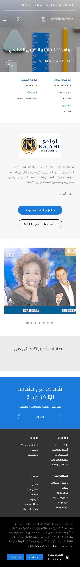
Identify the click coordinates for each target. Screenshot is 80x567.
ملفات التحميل (30, 509)
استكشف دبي (61, 455)
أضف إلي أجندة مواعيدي (40, 210)
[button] (57, 557)
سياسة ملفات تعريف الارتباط (44, 546)
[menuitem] (55, 438)
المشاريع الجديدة (29, 445)
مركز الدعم (62, 492)
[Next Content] (75, 36)
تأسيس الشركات (59, 483)
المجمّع (34, 450)
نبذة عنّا (34, 476)
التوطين (34, 499)
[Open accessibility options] (19, 19)
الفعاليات (63, 438)
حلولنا (65, 487)
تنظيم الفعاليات (59, 459)
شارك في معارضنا (59, 464)
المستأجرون (32, 455)
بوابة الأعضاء (61, 507)
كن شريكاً (62, 502)
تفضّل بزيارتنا (61, 445)
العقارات (34, 438)
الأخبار (35, 484)
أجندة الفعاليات (60, 450)
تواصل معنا (32, 489)
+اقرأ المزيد (66, 193)
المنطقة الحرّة (60, 476)
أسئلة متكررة (31, 504)
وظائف (34, 494)
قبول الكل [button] (15, 557)
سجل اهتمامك (60, 497)
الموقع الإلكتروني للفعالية (40, 223)
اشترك (40, 417)
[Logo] (58, 18)
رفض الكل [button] (34, 557)
